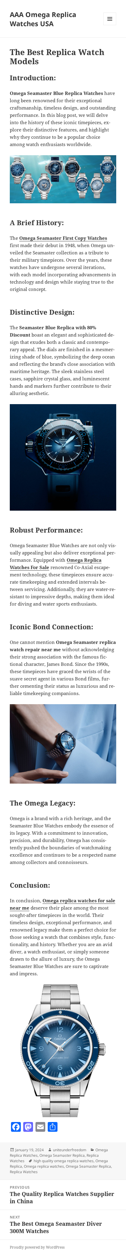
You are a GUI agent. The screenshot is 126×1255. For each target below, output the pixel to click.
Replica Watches (24, 1171)
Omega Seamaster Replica (62, 1155)
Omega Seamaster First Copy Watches (63, 238)
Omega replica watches (44, 1166)
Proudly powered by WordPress (37, 1247)
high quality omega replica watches (64, 1160)
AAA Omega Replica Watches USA (43, 19)
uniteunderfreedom (69, 1149)
